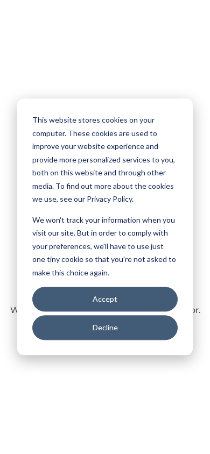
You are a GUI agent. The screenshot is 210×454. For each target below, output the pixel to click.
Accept (105, 298)
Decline (105, 327)
